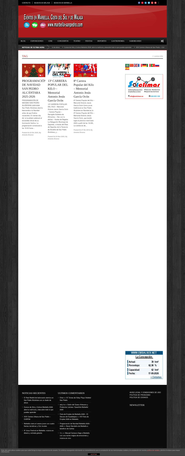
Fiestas (88, 41)
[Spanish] (127, 68)
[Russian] (157, 65)
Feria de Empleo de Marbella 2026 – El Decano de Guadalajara (74, 415)
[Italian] (149, 65)
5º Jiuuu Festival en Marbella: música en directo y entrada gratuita (39, 431)
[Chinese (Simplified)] (132, 65)
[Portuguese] (153, 65)
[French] (140, 65)
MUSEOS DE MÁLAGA (42, 3)
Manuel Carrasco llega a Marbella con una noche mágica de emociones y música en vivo (74, 435)
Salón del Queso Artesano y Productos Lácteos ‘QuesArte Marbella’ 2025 (74, 407)
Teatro (76, 41)
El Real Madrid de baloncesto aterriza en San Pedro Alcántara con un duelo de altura (38, 400)
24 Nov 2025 (60, 136)
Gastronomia (117, 41)
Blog (23, 41)
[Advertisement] (144, 141)
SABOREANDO (135, 41)
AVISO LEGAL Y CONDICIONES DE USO (145, 392)
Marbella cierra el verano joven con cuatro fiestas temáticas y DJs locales (39, 424)
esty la (62, 404)
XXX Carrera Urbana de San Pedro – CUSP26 (140, 47)
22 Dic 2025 (34, 132)
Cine (50, 41)
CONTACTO (26, 3)
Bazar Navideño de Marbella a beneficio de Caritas (74, 427)
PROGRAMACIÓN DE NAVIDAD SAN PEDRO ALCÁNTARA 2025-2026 (34, 88)
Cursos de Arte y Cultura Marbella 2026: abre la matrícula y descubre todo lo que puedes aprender (86, 47)
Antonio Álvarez (27, 135)
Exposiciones (37, 41)
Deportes (101, 41)
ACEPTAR (94, 454)
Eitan (62, 397)
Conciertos (63, 41)
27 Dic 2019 (85, 130)
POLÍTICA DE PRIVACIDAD (140, 395)
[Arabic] (127, 65)
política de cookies (153, 450)
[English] (136, 65)
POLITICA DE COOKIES (139, 397)
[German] (144, 65)
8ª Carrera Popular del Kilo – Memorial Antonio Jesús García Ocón (84, 88)
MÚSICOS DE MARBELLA (63, 3)
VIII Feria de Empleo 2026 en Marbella (74, 417)
